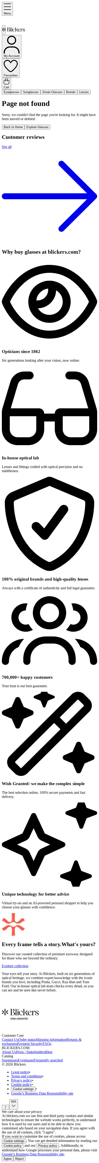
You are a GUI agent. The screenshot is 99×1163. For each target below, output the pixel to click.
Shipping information (51, 1040)
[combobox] (4, 1107)
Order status (27, 1040)
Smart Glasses (52, 92)
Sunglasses (31, 92)
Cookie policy (21, 1084)
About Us (9, 1052)
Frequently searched (48, 1060)
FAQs (47, 1044)
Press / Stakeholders (30, 1052)
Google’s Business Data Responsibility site (42, 1093)
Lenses (84, 92)
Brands (71, 92)
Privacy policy (21, 1080)
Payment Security (30, 1044)
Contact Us (10, 1040)
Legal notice (20, 1072)
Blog (48, 1052)
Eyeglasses (11, 92)
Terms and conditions (26, 1076)
